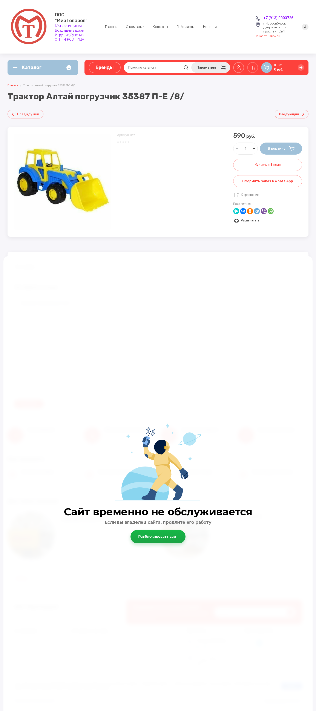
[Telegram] (257, 211)
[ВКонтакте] (243, 211)
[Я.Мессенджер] (236, 211)
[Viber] (264, 211)
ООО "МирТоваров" (71, 18)
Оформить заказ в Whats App (267, 181)
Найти (186, 67)
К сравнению (250, 195)
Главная (13, 85)
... (226, 26)
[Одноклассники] (250, 211)
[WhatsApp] (271, 211)
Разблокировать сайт (158, 536)
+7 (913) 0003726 (278, 17)
